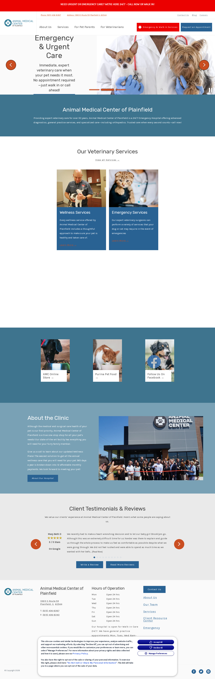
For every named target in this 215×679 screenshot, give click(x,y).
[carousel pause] (210, 90)
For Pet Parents (84, 27)
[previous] (11, 65)
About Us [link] (150, 597)
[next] (204, 65)
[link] (18, 22)
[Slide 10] (120, 557)
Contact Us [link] (183, 15)
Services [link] (149, 611)
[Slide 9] (117, 557)
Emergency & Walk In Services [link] (160, 27)
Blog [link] (194, 15)
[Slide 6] (109, 557)
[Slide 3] (120, 90)
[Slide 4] (103, 557)
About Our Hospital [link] (43, 478)
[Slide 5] (106, 557)
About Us (45, 27)
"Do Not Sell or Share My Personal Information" (92, 662)
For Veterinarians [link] (112, 27)
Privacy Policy (80, 653)
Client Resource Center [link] (155, 619)
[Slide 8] (114, 557)
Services (63, 27)
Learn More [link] (66, 245)
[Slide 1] (94, 89)
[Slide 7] (111, 557)
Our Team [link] (150, 604)
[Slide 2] (107, 89)
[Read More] (97, 552)
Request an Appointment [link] (196, 27)
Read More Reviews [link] (122, 564)
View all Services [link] (105, 160)
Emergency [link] (151, 628)
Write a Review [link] (90, 564)
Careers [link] (204, 15)
